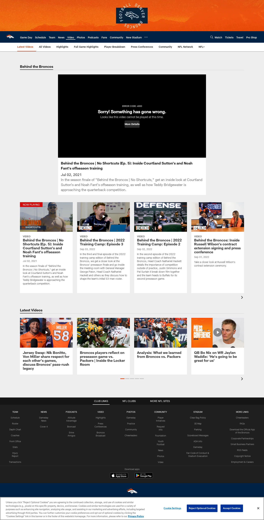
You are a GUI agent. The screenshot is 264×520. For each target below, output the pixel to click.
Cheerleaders (131, 435)
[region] (132, 508)
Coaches (15, 435)
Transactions (15, 462)
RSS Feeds (242, 450)
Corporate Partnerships (242, 438)
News (160, 450)
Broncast (71, 426)
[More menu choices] (146, 37)
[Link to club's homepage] (10, 37)
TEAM (15, 412)
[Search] (211, 37)
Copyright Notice (242, 456)
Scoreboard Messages (198, 435)
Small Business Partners (242, 444)
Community (131, 429)
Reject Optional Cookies (202, 508)
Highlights (101, 417)
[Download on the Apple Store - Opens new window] (119, 476)
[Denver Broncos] (132, 492)
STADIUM (197, 412)
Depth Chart (15, 429)
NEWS (44, 412)
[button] (132, 124)
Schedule (15, 417)
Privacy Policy (136, 516)
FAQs (242, 423)
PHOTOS (131, 412)
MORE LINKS (242, 412)
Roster (15, 423)
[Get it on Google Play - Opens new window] (144, 477)
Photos (160, 456)
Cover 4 (44, 426)
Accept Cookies (231, 508)
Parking (198, 429)
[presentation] (242, 298)
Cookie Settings (172, 508)
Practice (131, 423)
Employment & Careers (242, 462)
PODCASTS (71, 412)
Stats (15, 447)
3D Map (198, 423)
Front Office (15, 441)
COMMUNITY (160, 412)
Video (160, 462)
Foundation (160, 435)
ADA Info (198, 441)
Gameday (131, 417)
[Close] (258, 508)
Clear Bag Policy (198, 417)
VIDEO (101, 412)
